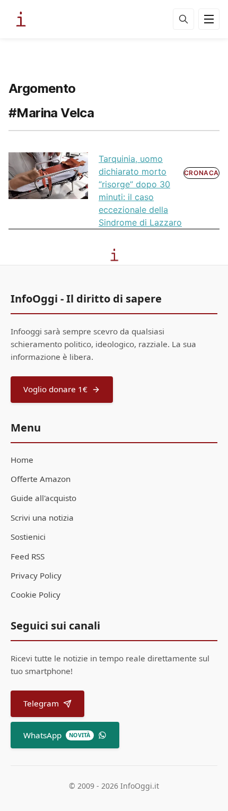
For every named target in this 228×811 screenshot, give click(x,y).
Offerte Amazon (41, 478)
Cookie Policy (35, 594)
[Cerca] (183, 19)
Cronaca (201, 173)
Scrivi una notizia (42, 517)
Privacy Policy (36, 575)
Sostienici (28, 536)
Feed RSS (28, 556)
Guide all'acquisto (43, 498)
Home (22, 459)
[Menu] (209, 19)
